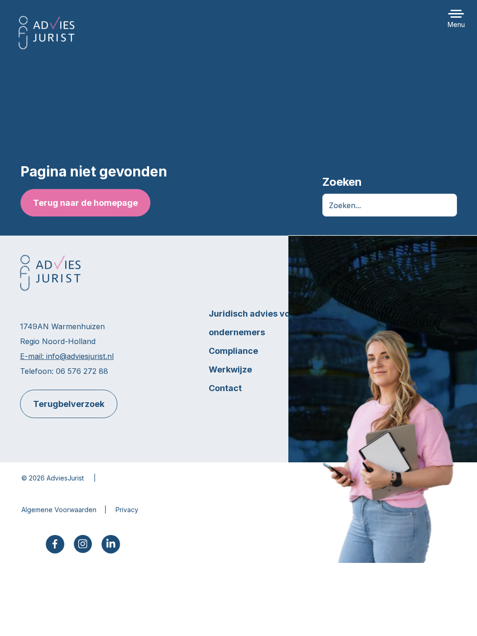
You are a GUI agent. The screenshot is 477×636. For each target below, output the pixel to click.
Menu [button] (456, 24)
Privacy (127, 510)
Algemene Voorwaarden (58, 510)
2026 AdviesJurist (56, 478)
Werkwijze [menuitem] (230, 369)
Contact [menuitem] (225, 388)
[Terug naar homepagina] (47, 32)
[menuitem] (55, 544)
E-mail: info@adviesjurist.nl (67, 356)
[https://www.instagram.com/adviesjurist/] (83, 543)
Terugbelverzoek (68, 404)
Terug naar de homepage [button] (85, 203)
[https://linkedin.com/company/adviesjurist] (111, 544)
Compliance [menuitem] (233, 351)
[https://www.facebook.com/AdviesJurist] (55, 544)
